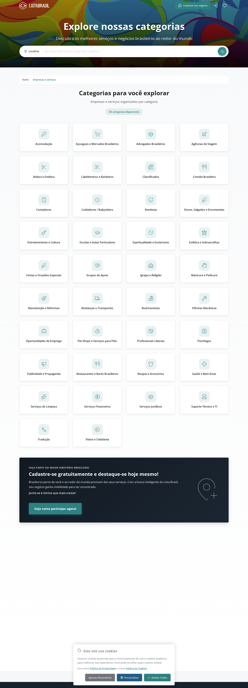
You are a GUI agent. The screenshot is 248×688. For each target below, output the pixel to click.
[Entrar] (215, 5)
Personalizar (131, 677)
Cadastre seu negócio (195, 5)
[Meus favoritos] (225, 5)
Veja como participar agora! (55, 509)
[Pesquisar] (222, 51)
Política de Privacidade (103, 668)
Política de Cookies (136, 668)
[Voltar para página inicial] (35, 5)
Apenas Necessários (100, 677)
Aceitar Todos (159, 677)
